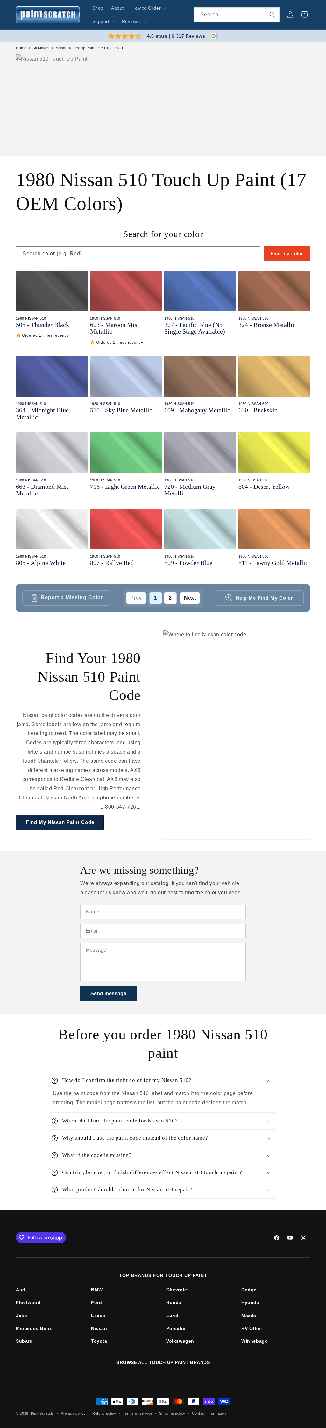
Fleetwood (28, 1302)
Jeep (21, 1315)
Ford (96, 1302)
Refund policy (104, 1413)
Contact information (209, 1413)
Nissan (99, 1328)
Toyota (99, 1341)
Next (190, 598)
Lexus (98, 1315)
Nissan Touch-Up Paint (75, 48)
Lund (172, 1315)
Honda (173, 1302)
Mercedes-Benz (34, 1328)
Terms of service (137, 1413)
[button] (148, 8)
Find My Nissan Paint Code (60, 822)
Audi (21, 1289)
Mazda (248, 1315)
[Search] (272, 15)
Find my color (287, 253)
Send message (108, 993)
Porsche (175, 1328)
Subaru (24, 1341)
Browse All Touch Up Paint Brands (163, 1362)
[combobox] (236, 15)
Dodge (249, 1289)
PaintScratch (42, 1413)
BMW (97, 1289)
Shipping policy (172, 1413)
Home (21, 48)
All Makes (40, 48)
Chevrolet (177, 1289)
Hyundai (251, 1302)
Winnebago (254, 1341)
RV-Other (251, 1328)
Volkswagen (180, 1341)
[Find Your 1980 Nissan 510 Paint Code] (236, 735)
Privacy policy (73, 1413)
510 (104, 48)
